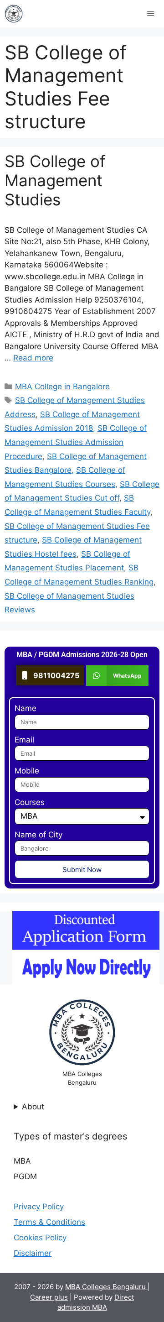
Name (25, 708)
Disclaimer (32, 1253)
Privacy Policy (39, 1206)
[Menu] (150, 13)
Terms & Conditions (49, 1222)
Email (24, 739)
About (33, 1106)
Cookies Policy (40, 1237)
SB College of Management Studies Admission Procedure (76, 441)
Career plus (49, 1297)
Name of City (38, 834)
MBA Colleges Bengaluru (106, 1286)
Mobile (27, 770)
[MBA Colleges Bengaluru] (14, 13)
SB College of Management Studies (55, 180)
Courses (30, 802)
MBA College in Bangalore (62, 386)
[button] (117, 675)
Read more (33, 357)
